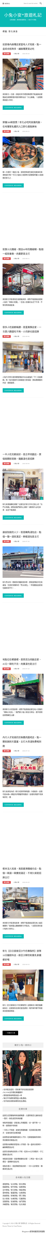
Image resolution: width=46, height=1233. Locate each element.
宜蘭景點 (6, 1202)
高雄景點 (6, 1196)
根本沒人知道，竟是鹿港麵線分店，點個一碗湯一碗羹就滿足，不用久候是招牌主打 (22, 873)
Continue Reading (13, 107)
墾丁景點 (22, 1196)
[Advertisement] (23, 220)
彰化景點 (14, 1190)
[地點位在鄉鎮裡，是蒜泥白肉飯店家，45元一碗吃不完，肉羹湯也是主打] (23, 689)
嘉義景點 (14, 1193)
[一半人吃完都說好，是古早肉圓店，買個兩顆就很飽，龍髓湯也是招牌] (23, 484)
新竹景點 (14, 1187)
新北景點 (22, 1184)
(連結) (24, 1098)
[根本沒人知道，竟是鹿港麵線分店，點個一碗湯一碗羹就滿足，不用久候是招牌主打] (23, 903)
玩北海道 (22, 1204)
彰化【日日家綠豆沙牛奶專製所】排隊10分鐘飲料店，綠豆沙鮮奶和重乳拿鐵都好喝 (22, 955)
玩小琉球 (6, 1199)
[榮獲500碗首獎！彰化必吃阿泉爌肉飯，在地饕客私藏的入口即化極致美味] (23, 152)
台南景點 (22, 1193)
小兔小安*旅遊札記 (23, 15)
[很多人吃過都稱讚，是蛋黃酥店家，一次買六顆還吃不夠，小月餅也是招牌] (23, 357)
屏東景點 (14, 1196)
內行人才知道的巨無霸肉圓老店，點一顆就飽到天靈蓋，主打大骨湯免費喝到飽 (22, 742)
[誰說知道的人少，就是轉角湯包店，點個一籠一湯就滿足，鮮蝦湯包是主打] (23, 562)
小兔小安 (16, 53)
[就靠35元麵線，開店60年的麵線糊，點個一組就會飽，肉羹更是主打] (23, 279)
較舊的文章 (11, 1033)
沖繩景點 (6, 1204)
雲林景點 (6, 1193)
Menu (7, 3)
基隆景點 (6, 1184)
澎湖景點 (14, 1202)
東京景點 (14, 1204)
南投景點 (22, 1190)
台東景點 (14, 1199)
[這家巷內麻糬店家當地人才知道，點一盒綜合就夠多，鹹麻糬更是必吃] (23, 74)
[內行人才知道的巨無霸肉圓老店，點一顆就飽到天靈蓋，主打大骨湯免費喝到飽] (23, 771)
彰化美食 (6, 53)
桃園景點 (6, 1187)
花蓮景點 (22, 1199)
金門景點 (22, 1202)
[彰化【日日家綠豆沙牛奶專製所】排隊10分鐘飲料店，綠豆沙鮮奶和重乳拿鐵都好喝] (23, 985)
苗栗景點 (22, 1187)
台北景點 (14, 1184)
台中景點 (6, 1190)
